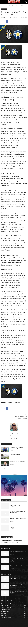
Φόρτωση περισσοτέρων (13, 532)
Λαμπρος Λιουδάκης (5, 540)
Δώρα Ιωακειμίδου (8, 17)
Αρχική (2, 5)
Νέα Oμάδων (8, 5)
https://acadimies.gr (14, 435)
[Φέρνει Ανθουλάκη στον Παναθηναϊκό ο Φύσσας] (5, 463)
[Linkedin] (14, 438)
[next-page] (4, 468)
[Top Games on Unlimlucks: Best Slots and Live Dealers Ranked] (5, 506)
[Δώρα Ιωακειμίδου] (2, 18)
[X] (16, 438)
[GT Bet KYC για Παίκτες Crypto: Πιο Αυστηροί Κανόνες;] (5, 513)
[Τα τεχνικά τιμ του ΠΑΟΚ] (5, 456)
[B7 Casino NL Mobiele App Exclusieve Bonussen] (5, 520)
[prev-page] (2, 468)
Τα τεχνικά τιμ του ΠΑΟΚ (15, 454)
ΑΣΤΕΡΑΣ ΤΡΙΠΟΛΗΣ (9, 402)
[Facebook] (7, 21)
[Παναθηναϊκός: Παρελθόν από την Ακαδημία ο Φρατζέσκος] (5, 449)
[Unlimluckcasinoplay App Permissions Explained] (5, 528)
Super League (4, 458)
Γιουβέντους (17, 402)
